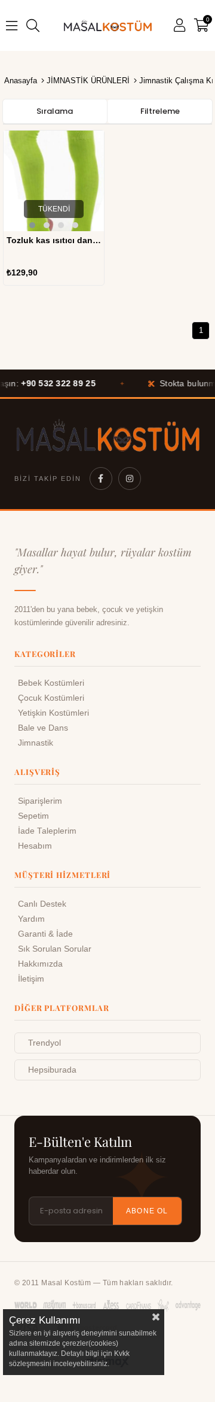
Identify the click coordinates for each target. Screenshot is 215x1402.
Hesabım (35, 845)
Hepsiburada (52, 1069)
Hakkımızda (40, 963)
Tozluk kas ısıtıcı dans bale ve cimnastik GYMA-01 (54, 240)
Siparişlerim (40, 801)
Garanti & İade (45, 933)
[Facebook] (101, 478)
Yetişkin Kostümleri (53, 712)
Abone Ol (147, 1211)
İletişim (31, 978)
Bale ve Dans (43, 727)
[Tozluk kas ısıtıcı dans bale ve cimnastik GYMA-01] (54, 181)
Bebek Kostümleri (51, 683)
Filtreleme (160, 111)
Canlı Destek (42, 904)
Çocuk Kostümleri (51, 698)
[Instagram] (129, 478)
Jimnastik (35, 742)
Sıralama (54, 111)
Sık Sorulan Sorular (54, 948)
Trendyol (44, 1042)
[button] (32, 225)
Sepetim (33, 815)
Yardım (31, 919)
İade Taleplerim (47, 830)
